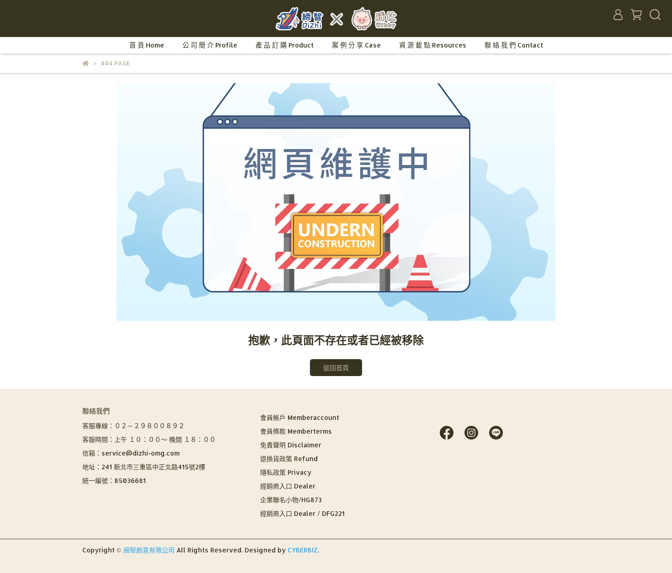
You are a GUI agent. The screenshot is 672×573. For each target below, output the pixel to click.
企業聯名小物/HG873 (291, 500)
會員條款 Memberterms (296, 431)
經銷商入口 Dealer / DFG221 (302, 513)
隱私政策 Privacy (285, 472)
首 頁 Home (146, 45)
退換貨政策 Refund (289, 458)
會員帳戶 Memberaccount (299, 417)
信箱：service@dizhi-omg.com (131, 453)
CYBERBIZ (303, 550)
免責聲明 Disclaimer (290, 445)
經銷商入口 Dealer (287, 486)
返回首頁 (336, 367)
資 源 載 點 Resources (432, 45)
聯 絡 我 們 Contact (514, 45)
